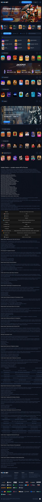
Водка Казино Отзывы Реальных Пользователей (8, 193)
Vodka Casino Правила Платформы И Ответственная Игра (10, 194)
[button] (2, 33)
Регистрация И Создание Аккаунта (6, 177)
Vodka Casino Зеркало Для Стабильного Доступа (9, 187)
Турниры (15, 476)
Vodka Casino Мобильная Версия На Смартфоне (8, 183)
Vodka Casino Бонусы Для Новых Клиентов (8, 179)
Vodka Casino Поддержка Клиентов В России (8, 192)
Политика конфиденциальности (24, 476)
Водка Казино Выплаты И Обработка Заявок (8, 186)
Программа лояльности (15, 475)
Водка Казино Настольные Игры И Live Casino (8, 182)
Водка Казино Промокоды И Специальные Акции (9, 180)
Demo (3, 61)
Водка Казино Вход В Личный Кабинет (7, 178)
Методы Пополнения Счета (5, 185)
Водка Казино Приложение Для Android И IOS (8, 184)
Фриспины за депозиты (16, 478)
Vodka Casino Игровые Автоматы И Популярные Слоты (10, 181)
